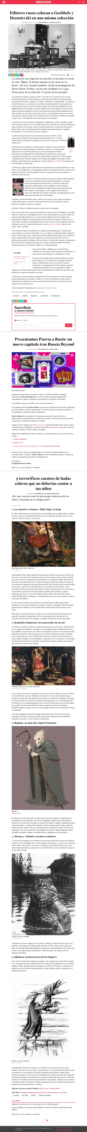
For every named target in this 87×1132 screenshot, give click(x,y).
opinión (24, 296)
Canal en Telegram (20, 439)
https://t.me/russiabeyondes (50, 1088)
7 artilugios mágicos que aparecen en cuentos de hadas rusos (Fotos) (43, 1092)
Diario (25, 320)
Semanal (18, 320)
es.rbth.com (40, 425)
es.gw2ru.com (58, 427)
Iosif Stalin (57, 161)
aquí (19, 467)
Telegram (72, 75)
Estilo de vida (32, 349)
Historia (25, 22)
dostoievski (55, 296)
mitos (33, 1095)
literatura (44, 296)
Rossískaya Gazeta (49, 288)
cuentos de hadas (45, 1095)
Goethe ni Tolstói (55, 224)
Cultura (29, 493)
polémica (34, 296)
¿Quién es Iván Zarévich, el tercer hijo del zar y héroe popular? (35, 1104)
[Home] (4, 2)
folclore (25, 1095)
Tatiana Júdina (16, 813)
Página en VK (18, 443)
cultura (16, 1095)
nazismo (32, 125)
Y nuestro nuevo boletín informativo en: (36, 446)
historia (16, 296)
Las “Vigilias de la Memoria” (71, 150)
